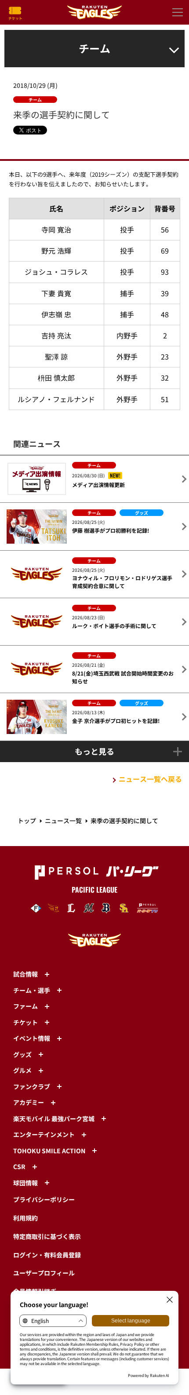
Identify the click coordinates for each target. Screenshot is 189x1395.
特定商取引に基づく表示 (47, 1236)
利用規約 (25, 1217)
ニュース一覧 (63, 820)
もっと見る (94, 751)
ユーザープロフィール (44, 1272)
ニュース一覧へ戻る (150, 779)
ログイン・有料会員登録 (47, 1254)
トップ (27, 820)
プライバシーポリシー (44, 1199)
